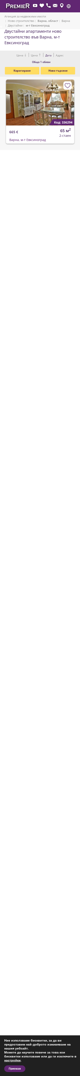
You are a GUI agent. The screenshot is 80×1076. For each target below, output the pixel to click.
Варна (66, 21)
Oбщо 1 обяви (41, 62)
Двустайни (15, 26)
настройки (12, 1061)
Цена (20, 55)
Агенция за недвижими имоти (25, 16)
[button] (68, 6)
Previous (6, 99)
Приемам (15, 1068)
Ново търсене (58, 70)
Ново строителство (21, 21)
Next (68, 99)
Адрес (59, 55)
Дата (48, 55)
